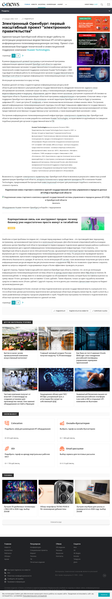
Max (75, 547)
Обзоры (7, 556)
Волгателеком (40, 99)
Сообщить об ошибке (15, 579)
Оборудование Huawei (11, 207)
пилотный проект (76, 251)
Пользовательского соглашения (35, 596)
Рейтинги (7, 553)
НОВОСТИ (34, 4)
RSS (8, 573)
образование (38, 93)
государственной (60, 190)
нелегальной (48, 242)
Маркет (33, 553)
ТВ (31, 559)
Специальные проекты (39, 550)
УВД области (91, 272)
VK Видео (77, 553)
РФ (53, 121)
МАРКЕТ (60, 4)
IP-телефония (35, 102)
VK (74, 550)
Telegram (77, 559)
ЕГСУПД (44, 193)
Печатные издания (37, 562)
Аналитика (42, 4)
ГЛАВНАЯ (27, 4)
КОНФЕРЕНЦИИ (51, 4)
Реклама (59, 550)
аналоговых (67, 272)
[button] (102, 4)
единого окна (91, 88)
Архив (6, 559)
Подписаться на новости (78, 311)
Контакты (59, 556)
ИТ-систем (64, 259)
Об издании (60, 547)
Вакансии (59, 553)
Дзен (75, 562)
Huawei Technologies (38, 49)
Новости (7, 547)
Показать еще (56, 522)
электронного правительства (77, 115)
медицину (28, 93)
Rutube (76, 556)
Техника (33, 556)
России (51, 251)
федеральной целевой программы (25, 61)
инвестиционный (49, 182)
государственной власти (63, 73)
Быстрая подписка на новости (18, 570)
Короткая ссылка (100, 311)
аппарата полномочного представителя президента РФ (60, 179)
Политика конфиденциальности (19, 576)
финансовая (84, 281)
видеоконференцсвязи (12, 93)
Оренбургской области (42, 64)
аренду (59, 272)
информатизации (66, 96)
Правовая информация (16, 582)
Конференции (35, 547)
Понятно (104, 595)
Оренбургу (34, 207)
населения (67, 93)
